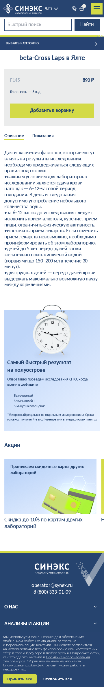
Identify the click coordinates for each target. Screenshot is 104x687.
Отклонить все (57, 679)
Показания (42, 136)
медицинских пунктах (81, 419)
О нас (11, 607)
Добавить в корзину (52, 110)
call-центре (48, 419)
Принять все (19, 679)
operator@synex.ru (52, 585)
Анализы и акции (26, 624)
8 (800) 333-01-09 (52, 592)
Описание (14, 136)
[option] (18, 136)
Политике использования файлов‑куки (46, 659)
